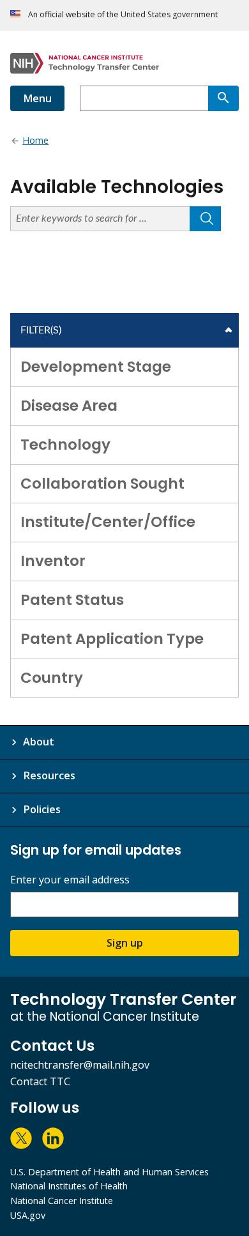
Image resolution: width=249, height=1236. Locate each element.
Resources (49, 775)
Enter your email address (70, 880)
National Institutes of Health (69, 1186)
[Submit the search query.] (206, 218)
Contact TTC (40, 1081)
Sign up (125, 943)
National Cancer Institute (61, 1200)
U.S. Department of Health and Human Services (109, 1172)
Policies (42, 809)
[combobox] (144, 98)
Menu (37, 98)
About (38, 742)
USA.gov (27, 1215)
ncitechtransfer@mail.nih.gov (79, 1065)
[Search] (223, 98)
